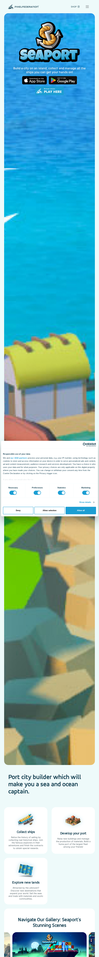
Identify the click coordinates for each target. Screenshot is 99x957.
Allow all (81, 510)
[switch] (37, 493)
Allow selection (49, 510)
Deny (18, 510)
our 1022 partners (18, 458)
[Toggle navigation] (87, 6)
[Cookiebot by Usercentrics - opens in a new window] (84, 445)
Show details (85, 502)
